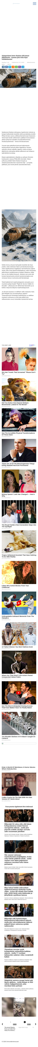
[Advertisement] (19, 30)
